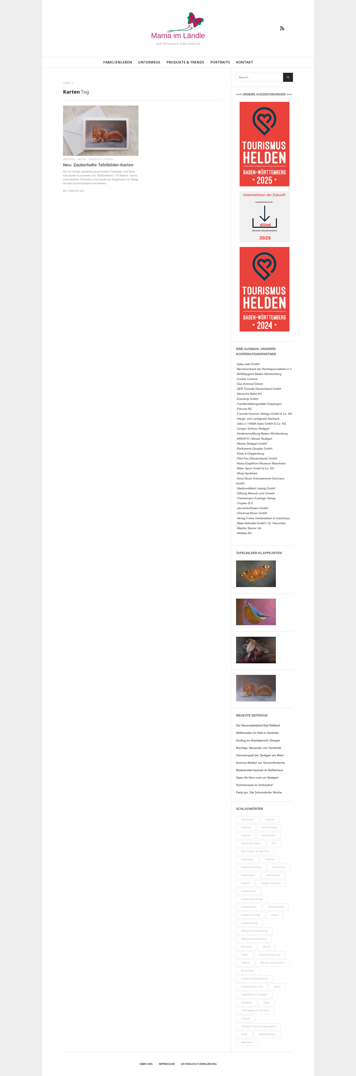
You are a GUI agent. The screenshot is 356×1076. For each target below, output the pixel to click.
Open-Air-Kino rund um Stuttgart (257, 777)
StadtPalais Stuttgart (254, 994)
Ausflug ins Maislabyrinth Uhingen (258, 740)
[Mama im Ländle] (178, 26)
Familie (269, 859)
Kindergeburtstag (252, 899)
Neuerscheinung (269, 954)
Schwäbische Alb (252, 986)
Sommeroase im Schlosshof (254, 785)
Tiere (266, 1002)
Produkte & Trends (185, 62)
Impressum (167, 1064)
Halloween (273, 875)
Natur (244, 954)
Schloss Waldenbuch (254, 978)
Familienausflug (251, 867)
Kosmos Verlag (250, 915)
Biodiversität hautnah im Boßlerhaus (259, 770)
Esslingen (247, 859)
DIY (274, 843)
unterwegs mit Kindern (255, 1010)
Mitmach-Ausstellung (254, 930)
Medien (82, 159)
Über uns (146, 1064)
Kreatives (69, 159)
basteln (246, 835)
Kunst (275, 915)
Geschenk (279, 867)
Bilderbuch (268, 835)
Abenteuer (247, 819)
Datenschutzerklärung (199, 1064)
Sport (277, 986)
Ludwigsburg (249, 923)
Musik (267, 946)
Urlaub (245, 1018)
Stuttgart (246, 1002)
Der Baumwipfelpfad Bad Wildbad (258, 725)
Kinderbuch (248, 891)
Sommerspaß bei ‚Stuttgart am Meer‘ (260, 755)
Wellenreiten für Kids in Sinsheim (257, 732)
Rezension (248, 970)
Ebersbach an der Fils (255, 851)
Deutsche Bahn (251, 843)
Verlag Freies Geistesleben (258, 1026)
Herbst (245, 883)
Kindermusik (276, 907)
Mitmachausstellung (254, 938)
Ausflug (246, 827)
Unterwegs (149, 62)
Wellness (247, 1042)
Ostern (245, 962)
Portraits (220, 62)
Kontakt (244, 62)
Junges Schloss (271, 883)
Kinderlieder (249, 907)
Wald (244, 1034)
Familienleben (117, 62)
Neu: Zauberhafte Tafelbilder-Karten (98, 165)
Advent (270, 819)
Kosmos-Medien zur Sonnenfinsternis (260, 762)
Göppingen (248, 875)
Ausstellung (269, 827)
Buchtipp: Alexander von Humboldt (258, 747)
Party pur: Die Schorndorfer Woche (259, 792)
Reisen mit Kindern (273, 962)
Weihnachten (267, 1034)
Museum (246, 946)
